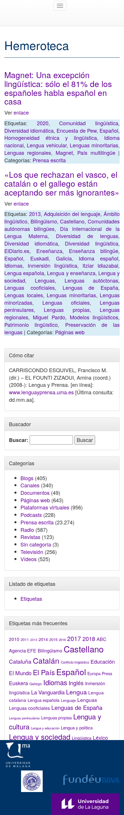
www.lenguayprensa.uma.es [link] (41, 392)
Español (108, 130)
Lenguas (45, 280)
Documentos (35, 492)
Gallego (35, 683)
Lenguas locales (23, 295)
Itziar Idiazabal (100, 265)
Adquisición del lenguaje (72, 213)
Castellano (72, 221)
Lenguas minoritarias (94, 145)
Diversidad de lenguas (87, 236)
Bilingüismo (44, 221)
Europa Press (99, 673)
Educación (103, 661)
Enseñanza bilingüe (93, 250)
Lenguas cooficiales (29, 287)
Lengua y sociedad (39, 736)
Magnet (64, 152)
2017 (74, 638)
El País (44, 672)
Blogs (26, 478)
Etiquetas (31, 598)
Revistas (30, 536)
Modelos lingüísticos (94, 317)
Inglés (76, 683)
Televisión (31, 551)
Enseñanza (49, 250)
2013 (35, 213)
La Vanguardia (48, 692)
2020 (42, 123)
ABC (101, 639)
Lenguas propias (66, 309)
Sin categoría (35, 544)
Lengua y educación (45, 728)
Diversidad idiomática (29, 130)
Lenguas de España (91, 287)
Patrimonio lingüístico (31, 324)
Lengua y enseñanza (71, 273)
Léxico (100, 737)
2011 (25, 639)
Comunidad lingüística (88, 123)
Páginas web (69, 332)
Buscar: (18, 440)
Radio (27, 529)
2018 (88, 638)
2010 (14, 639)
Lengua (76, 691)
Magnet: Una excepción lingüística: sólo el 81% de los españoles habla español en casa (58, 88)
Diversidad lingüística (91, 243)
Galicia (64, 258)
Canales (30, 485)
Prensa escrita (49, 160)
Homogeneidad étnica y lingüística (50, 137)
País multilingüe (96, 152)
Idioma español (98, 258)
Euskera (18, 683)
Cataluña (20, 661)
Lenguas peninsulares (24, 718)
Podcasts (31, 514)
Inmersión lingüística (52, 265)
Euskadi (39, 258)
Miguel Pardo (49, 317)
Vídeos (28, 559)
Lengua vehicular (46, 145)
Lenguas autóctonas (91, 280)
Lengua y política (77, 728)
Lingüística (81, 738)
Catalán (46, 660)
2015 (53, 639)
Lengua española (24, 273)
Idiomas (13, 265)
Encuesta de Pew (76, 130)
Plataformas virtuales (44, 507)
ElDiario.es (16, 250)
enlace (21, 112)
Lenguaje (68, 700)
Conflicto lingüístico (75, 662)
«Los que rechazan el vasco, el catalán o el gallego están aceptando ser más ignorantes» (61, 183)
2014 (43, 639)
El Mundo (20, 673)
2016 (62, 639)
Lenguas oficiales (66, 302)
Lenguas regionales (27, 152)
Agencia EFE (22, 650)
